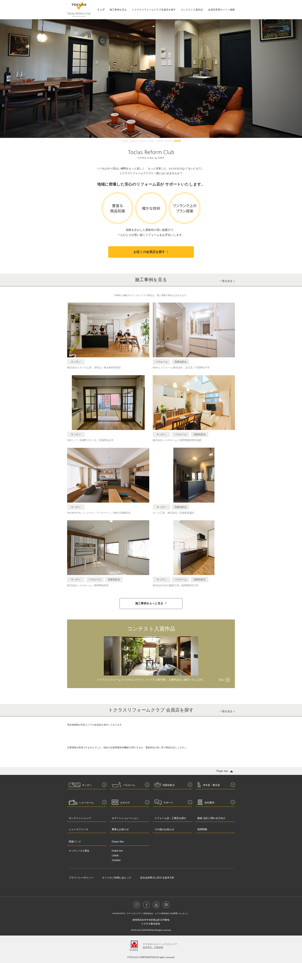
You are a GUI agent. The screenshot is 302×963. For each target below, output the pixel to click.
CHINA (115, 855)
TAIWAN (116, 860)
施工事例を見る (118, 9)
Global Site (117, 850)
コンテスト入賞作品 (192, 9)
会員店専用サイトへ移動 (221, 9)
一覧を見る (226, 280)
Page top (222, 770)
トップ (101, 9)
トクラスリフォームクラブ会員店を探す (154, 9)
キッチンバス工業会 (79, 850)
